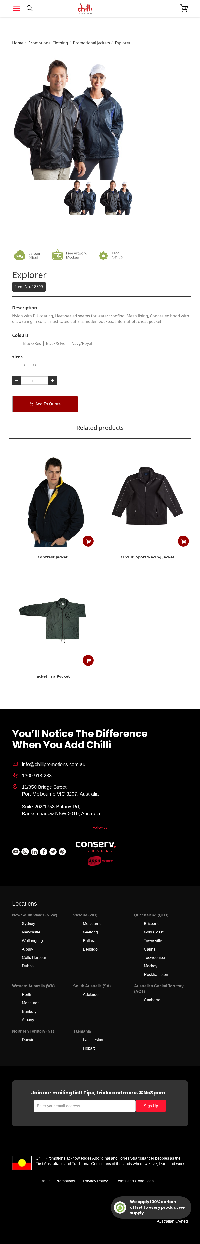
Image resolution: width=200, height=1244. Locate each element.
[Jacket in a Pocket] (52, 665)
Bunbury (29, 1011)
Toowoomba (154, 957)
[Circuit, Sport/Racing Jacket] (147, 546)
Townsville (153, 941)
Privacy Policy (95, 1181)
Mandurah (31, 1003)
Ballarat (89, 941)
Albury (27, 949)
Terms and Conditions (135, 1181)
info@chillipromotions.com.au (53, 764)
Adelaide (91, 994)
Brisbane (152, 924)
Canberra (152, 1000)
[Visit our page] (16, 851)
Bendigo (90, 949)
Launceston (93, 1040)
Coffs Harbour (34, 957)
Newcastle (31, 932)
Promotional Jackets (91, 43)
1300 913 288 (37, 775)
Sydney (28, 924)
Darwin (28, 1040)
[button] (88, 541)
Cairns (149, 949)
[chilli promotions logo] (85, 8)
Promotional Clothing (48, 43)
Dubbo (28, 966)
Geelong (90, 932)
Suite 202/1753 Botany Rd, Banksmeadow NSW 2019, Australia (61, 810)
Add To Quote (48, 404)
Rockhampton (156, 974)
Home (17, 43)
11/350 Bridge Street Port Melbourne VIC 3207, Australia (60, 790)
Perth (26, 994)
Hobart (89, 1048)
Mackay (150, 966)
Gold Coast (153, 932)
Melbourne (92, 924)
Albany (28, 1020)
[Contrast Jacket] (52, 545)
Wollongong (32, 941)
